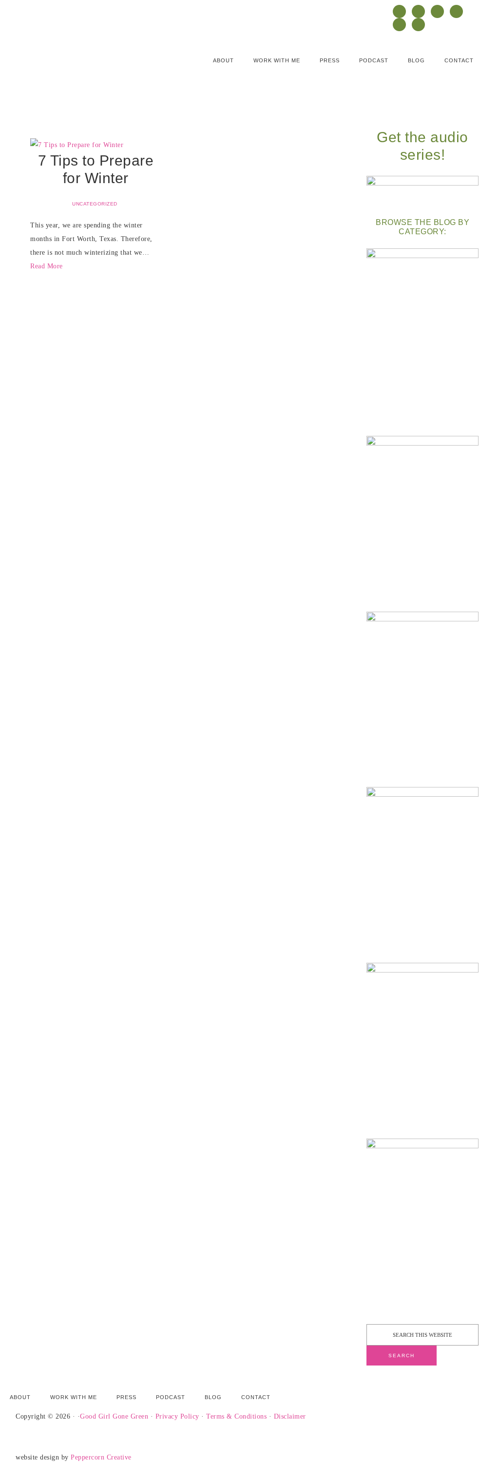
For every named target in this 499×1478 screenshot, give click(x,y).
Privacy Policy (177, 1416)
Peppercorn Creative (101, 1457)
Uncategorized (94, 203)
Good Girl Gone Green (114, 1416)
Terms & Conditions (236, 1416)
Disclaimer (290, 1416)
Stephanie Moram (76, 66)
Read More (46, 266)
